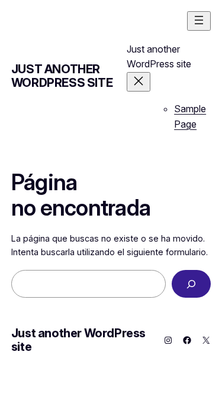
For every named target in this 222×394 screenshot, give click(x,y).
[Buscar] (191, 284)
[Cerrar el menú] (138, 82)
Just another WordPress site (61, 76)
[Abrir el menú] (199, 21)
